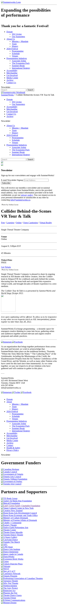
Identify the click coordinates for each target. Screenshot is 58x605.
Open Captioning (30, 223)
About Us (10, 39)
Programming (17, 51)
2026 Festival (12, 49)
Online (19, 223)
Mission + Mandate (20, 41)
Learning (10, 223)
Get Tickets (6, 267)
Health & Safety (13, 448)
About (9, 402)
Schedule (16, 53)
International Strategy (21, 68)
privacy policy (27, 195)
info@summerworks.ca (20, 200)
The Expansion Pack (21, 63)
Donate (9, 32)
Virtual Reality (46, 223)
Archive (9, 80)
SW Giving (17, 34)
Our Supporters (18, 36)
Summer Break (18, 65)
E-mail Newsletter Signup (12, 180)
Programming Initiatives (16, 58)
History (15, 46)
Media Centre (12, 78)
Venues (15, 56)
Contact (9, 445)
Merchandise (11, 73)
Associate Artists (19, 61)
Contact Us (11, 82)
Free (3, 223)
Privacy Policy (12, 450)
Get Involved (12, 75)
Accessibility (11, 70)
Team (14, 44)
